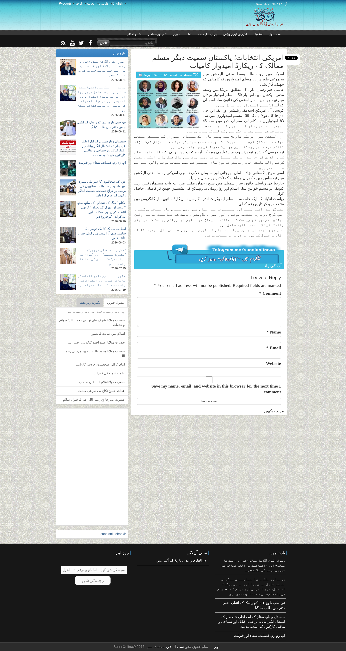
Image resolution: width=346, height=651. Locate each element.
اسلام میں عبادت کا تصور (108, 333)
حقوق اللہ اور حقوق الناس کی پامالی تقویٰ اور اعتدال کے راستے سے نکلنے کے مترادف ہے (102, 280)
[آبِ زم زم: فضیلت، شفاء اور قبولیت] (68, 168)
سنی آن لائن (174, 647)
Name (274, 332)
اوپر (216, 647)
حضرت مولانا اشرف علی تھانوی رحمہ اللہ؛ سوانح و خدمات (92, 322)
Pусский (65, 3)
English (117, 3)
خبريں (176, 34)
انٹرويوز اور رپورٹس (235, 34)
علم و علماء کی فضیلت (109, 373)
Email (273, 347)
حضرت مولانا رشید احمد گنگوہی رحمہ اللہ (96, 342)
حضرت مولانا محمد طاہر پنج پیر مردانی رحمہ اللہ (94, 354)
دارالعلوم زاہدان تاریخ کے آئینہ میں (181, 560)
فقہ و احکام (134, 34)
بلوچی (79, 3)
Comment (270, 293)
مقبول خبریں (115, 302)
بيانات (189, 34)
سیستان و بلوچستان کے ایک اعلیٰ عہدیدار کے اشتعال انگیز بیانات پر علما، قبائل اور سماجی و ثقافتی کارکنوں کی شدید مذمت (252, 622)
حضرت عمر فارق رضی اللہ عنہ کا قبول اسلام (94, 399)
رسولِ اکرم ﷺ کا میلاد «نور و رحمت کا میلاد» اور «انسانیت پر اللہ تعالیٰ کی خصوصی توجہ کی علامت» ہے (253, 565)
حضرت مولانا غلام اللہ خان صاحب (102, 382)
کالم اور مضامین (157, 34)
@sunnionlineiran (113, 534)
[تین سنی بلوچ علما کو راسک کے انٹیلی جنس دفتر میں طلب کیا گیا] (68, 128)
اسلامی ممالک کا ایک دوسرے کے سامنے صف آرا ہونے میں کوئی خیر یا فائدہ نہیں (101, 233)
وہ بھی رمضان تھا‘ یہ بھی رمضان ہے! (96, 311)
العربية (90, 3)
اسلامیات (258, 34)
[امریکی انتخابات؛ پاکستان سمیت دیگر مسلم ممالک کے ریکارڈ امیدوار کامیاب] (169, 104)
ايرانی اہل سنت (207, 34)
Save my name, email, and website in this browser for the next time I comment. (216, 389)
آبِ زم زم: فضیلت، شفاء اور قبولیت (102, 162)
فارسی (104, 3)
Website (273, 363)
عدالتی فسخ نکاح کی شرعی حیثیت (101, 391)
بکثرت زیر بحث (90, 302)
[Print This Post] (140, 74)
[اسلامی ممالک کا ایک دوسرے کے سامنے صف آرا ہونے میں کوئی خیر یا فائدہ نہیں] (68, 235)
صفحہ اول (275, 34)
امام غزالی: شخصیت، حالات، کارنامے (100, 364)
